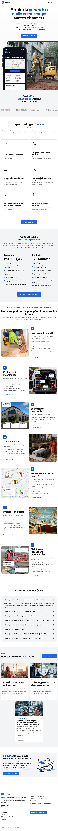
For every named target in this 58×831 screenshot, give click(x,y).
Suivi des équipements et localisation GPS (41, 803)
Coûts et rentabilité (36, 679)
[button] (56, 2)
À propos (3, 819)
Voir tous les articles (49, 656)
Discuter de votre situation (28, 294)
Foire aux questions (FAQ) (8, 817)
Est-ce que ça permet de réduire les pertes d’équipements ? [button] (25, 634)
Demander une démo (11, 773)
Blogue (3, 814)
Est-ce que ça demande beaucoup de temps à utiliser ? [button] (23, 638)
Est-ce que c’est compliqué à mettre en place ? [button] (21, 611)
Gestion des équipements (9, 679)
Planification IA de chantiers (37, 800)
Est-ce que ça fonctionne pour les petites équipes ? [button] (22, 616)
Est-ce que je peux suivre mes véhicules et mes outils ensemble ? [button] (27, 620)
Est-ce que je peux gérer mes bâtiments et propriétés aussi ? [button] (25, 625)
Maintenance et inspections (37, 796)
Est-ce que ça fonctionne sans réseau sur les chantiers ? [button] (24, 600)
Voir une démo (28, 35)
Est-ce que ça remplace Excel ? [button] (15, 629)
